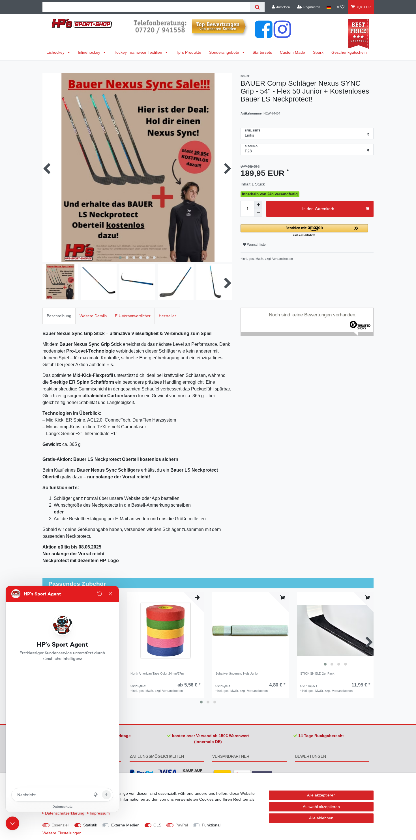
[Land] (328, 7)
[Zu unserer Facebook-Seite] (264, 35)
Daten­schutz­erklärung (65, 813)
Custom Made (292, 52)
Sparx (318, 52)
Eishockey (56, 52)
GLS (157, 825)
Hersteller (167, 316)
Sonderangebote (224, 52)
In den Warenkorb (318, 208)
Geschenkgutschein (349, 52)
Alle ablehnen (321, 818)
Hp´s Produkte (188, 52)
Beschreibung (59, 316)
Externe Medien (125, 825)
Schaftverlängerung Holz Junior (237, 673)
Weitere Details (93, 316)
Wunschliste (256, 245)
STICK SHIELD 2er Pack (317, 673)
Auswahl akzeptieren (321, 806)
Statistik (90, 825)
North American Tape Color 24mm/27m (157, 673)
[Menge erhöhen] (258, 205)
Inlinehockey (89, 52)
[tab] (59, 316)
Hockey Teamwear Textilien (138, 52)
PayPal (181, 825)
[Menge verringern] (258, 213)
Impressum (100, 813)
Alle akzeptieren (321, 795)
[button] (304, 230)
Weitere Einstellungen (62, 833)
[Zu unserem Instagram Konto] (282, 35)
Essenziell (60, 825)
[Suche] (257, 7)
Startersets (262, 52)
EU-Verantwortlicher (133, 316)
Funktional (211, 825)
